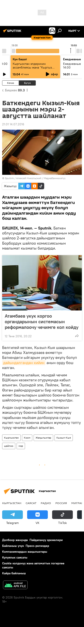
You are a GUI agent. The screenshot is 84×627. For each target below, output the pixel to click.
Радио (46, 503)
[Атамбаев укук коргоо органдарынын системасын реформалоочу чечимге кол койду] (42, 282)
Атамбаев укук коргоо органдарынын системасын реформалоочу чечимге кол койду (41, 321)
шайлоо (8, 445)
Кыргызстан (11, 437)
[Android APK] (15, 585)
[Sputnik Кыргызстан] (13, 32)
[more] (77, 335)
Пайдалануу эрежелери (46, 540)
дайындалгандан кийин (23, 362)
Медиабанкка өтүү (54, 178)
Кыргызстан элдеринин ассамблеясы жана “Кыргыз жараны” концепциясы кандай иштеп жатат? (34, 69)
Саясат (31, 503)
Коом (27, 437)
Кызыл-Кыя (63, 437)
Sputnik (9, 178)
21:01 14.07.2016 (13, 124)
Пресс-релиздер (37, 546)
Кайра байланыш (14, 573)
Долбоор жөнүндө (15, 540)
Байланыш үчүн (13, 546)
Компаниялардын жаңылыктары (24, 552)
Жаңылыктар (43, 437)
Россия (61, 503)
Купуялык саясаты (14, 557)
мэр (21, 445)
